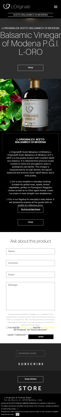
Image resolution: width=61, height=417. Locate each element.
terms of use (26, 327)
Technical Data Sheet (30, 209)
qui (17, 409)
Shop (30, 67)
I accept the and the (31, 327)
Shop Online (30, 379)
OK (17, 414)
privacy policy (48, 327)
